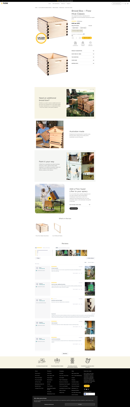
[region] (71, 253)
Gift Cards (49, 391)
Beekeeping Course (51, 393)
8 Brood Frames (75, 27)
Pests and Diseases (75, 386)
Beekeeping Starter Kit (39, 384)
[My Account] (125, 3)
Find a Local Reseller (63, 386)
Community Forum (75, 384)
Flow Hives (49, 373)
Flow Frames (49, 386)
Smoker (48, 384)
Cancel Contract (75, 394)
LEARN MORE (74, 208)
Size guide (90, 25)
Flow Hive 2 (37, 375)
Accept (80, 404)
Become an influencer (63, 381)
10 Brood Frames (83, 27)
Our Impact (61, 377)
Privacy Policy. (37, 401)
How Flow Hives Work (63, 375)
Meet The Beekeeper (63, 379)
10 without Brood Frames (77, 30)
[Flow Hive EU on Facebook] (84, 389)
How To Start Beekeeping (77, 375)
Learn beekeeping (116, 3)
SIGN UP (87, 385)
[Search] (123, 3)
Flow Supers (49, 377)
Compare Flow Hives (39, 388)
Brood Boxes (49, 379)
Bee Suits (49, 381)
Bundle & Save (38, 386)
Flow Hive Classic (38, 377)
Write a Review (91, 258)
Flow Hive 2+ (37, 373)
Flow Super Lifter (50, 375)
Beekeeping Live (75, 388)
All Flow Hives (38, 381)
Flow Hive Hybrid (38, 379)
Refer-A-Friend (62, 390)
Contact (73, 377)
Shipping (73, 379)
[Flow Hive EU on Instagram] (88, 389)
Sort (86, 262)
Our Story (61, 373)
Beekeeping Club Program (64, 384)
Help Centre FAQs (75, 373)
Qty (72, 35)
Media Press (61, 392)
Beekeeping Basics (75, 390)
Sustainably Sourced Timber (65, 388)
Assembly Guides (75, 381)
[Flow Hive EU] (4, 4)
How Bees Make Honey (76, 392)
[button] (77, 21)
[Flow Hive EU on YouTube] (86, 389)
